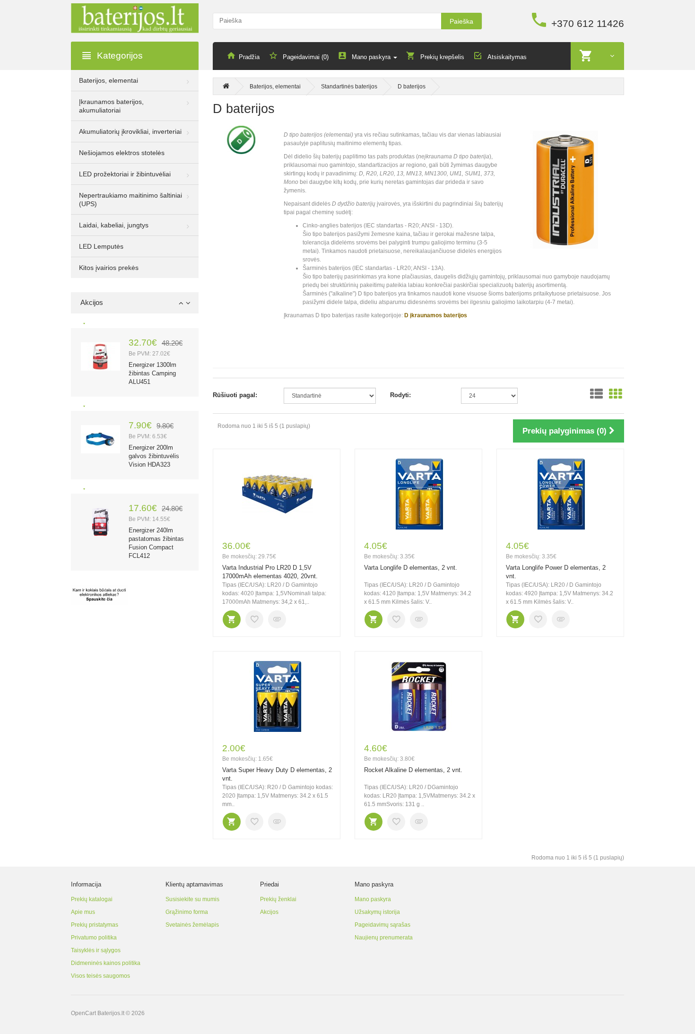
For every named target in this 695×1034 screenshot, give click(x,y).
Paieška (461, 21)
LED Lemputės (101, 246)
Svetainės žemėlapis (192, 924)
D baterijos (412, 86)
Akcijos (269, 912)
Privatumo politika (94, 937)
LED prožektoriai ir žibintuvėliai (125, 174)
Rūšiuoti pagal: (235, 395)
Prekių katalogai (92, 899)
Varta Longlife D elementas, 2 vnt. (410, 567)
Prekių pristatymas (94, 924)
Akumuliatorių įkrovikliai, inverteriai (130, 131)
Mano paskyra (373, 899)
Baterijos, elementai (108, 80)
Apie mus (83, 912)
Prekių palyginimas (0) (565, 430)
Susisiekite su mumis (192, 899)
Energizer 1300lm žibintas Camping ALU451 (152, 373)
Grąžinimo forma (186, 912)
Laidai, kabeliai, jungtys (113, 225)
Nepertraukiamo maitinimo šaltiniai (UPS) (130, 199)
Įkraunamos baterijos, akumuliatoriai (111, 106)
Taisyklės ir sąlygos (96, 950)
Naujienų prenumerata (384, 937)
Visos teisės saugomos (100, 976)
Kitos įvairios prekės (109, 267)
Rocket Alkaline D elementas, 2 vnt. (413, 769)
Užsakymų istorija (377, 912)
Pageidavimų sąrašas (382, 924)
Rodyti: (400, 395)
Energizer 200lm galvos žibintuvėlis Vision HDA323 (154, 456)
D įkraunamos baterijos (435, 315)
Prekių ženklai (278, 899)
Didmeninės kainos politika (105, 963)
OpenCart (83, 1013)
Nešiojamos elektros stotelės (122, 152)
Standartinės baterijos (349, 86)
